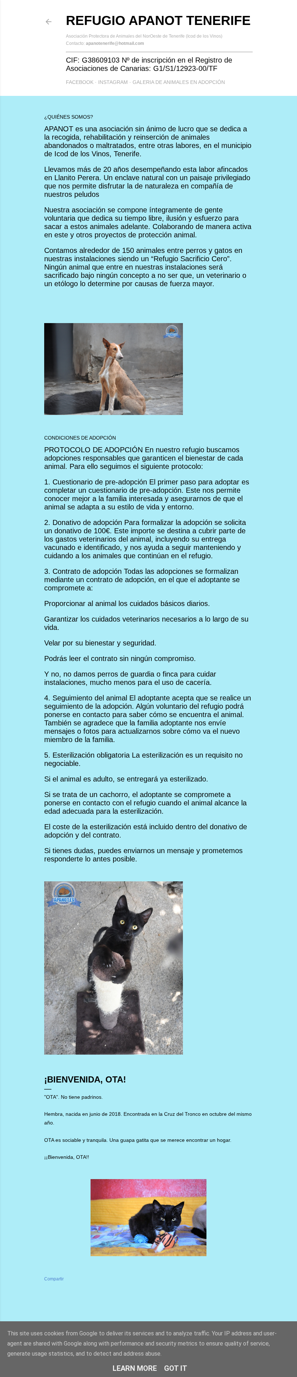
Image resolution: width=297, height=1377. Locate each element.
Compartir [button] (54, 1278)
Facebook (79, 82)
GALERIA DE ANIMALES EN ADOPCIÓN (179, 82)
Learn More (135, 1368)
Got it (175, 1368)
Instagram (113, 82)
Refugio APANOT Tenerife (158, 20)
